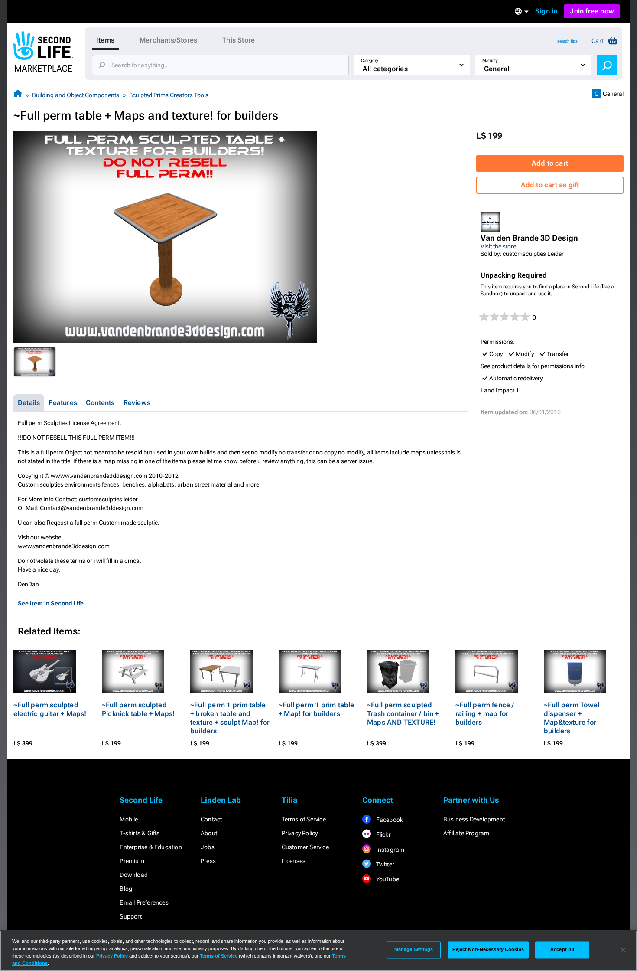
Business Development (474, 819)
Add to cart (550, 163)
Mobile (129, 819)
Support (130, 916)
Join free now (592, 11)
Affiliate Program (466, 833)
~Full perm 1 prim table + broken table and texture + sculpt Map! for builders (230, 718)
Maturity (490, 60)
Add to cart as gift (550, 185)
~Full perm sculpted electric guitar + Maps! (50, 709)
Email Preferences (144, 902)
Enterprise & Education (151, 846)
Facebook (388, 819)
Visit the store (498, 246)
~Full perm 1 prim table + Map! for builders (316, 709)
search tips (567, 41)
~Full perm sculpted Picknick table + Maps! (138, 709)
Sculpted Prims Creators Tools (168, 95)
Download (134, 874)
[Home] (17, 94)
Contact (211, 819)
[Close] (623, 949)
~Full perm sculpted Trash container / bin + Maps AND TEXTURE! (403, 713)
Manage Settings (413, 949)
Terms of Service (304, 819)
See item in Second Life (51, 603)
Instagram (389, 849)
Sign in (546, 11)
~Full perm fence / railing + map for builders (484, 713)
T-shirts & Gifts (139, 833)
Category (369, 60)
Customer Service (305, 846)
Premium (132, 860)
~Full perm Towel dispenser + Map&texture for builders (571, 718)
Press (208, 860)
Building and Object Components (75, 95)
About (209, 833)
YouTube (386, 879)
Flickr (382, 834)
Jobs (207, 846)
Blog (126, 888)
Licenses (294, 860)
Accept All (562, 949)
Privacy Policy (300, 833)
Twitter (384, 864)
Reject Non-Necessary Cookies (488, 949)
